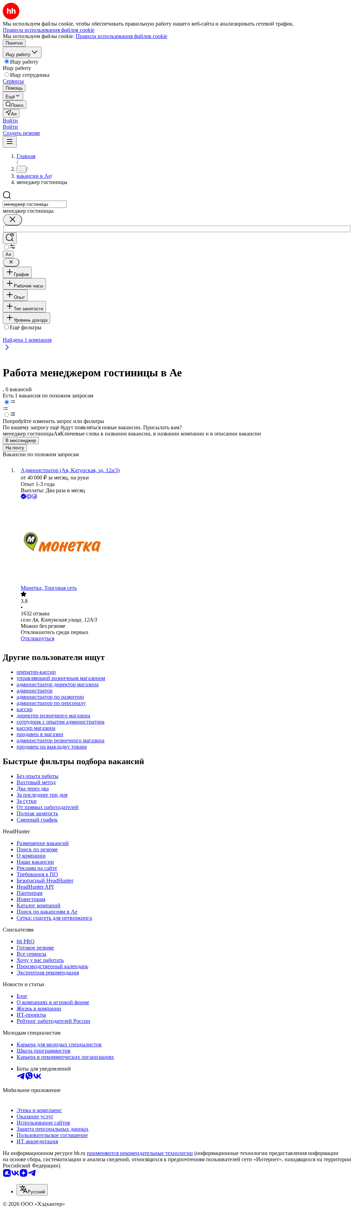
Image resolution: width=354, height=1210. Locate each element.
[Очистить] (12, 220)
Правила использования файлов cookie (121, 36)
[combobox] (35, 204)
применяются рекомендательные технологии (140, 1153)
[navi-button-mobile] (10, 142)
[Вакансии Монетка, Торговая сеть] (184, 543)
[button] (10, 120)
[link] (14, 104)
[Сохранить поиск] (10, 238)
